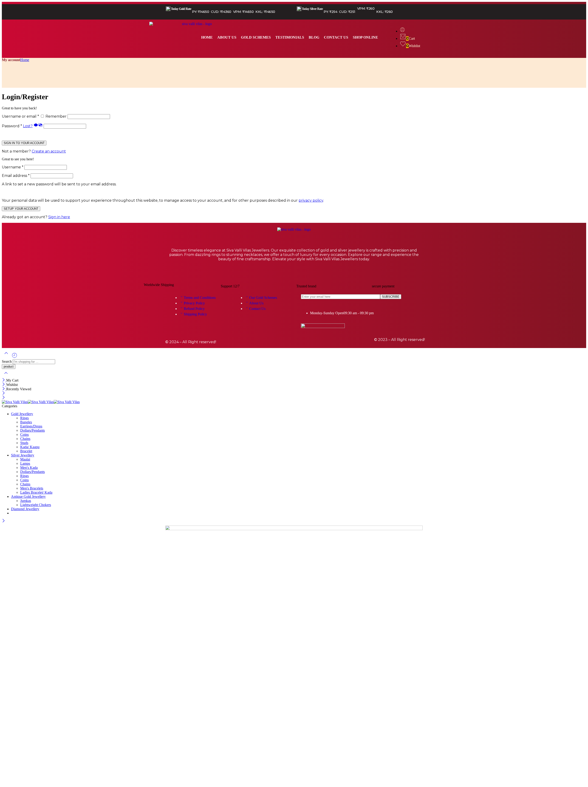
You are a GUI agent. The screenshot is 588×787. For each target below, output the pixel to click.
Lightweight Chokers (35, 505)
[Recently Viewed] (14, 357)
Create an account (49, 151)
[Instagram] (294, 273)
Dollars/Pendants (32, 430)
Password (12, 126)
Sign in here (59, 217)
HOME (207, 37)
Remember (56, 116)
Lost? (28, 126)
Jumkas (25, 501)
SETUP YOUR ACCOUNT (21, 208)
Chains (25, 439)
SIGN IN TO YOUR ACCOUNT (24, 143)
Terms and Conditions (200, 298)
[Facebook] (280, 273)
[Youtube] (307, 273)
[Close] (4, 380)
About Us (256, 303)
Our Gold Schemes (263, 298)
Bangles (26, 422)
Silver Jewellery (22, 455)
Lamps (25, 463)
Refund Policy (194, 309)
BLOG (314, 37)
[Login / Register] (402, 31)
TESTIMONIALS (289, 37)
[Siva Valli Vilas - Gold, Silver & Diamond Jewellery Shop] (41, 402)
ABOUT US (226, 37)
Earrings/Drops (31, 426)
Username (12, 167)
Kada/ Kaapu (30, 447)
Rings (24, 418)
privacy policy (311, 200)
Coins (24, 434)
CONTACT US (336, 37)
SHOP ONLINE (365, 37)
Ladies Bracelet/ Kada (36, 492)
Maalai (25, 459)
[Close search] (6, 376)
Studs (24, 443)
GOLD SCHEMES (256, 37)
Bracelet (26, 451)
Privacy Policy (194, 303)
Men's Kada (29, 468)
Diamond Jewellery (25, 509)
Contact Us (257, 309)
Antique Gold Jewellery (28, 496)
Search (7, 361)
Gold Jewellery (22, 414)
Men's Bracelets (31, 488)
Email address (16, 175)
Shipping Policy (195, 314)
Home (24, 60)
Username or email (20, 116)
